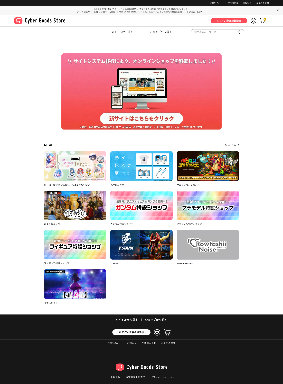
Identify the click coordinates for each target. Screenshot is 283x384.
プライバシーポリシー (163, 377)
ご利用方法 (233, 3)
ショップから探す (161, 31)
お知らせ (247, 3)
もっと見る (230, 145)
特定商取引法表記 (135, 377)
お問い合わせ (216, 3)
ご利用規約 (114, 377)
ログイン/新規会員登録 (131, 332)
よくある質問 (262, 3)
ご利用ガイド (149, 343)
